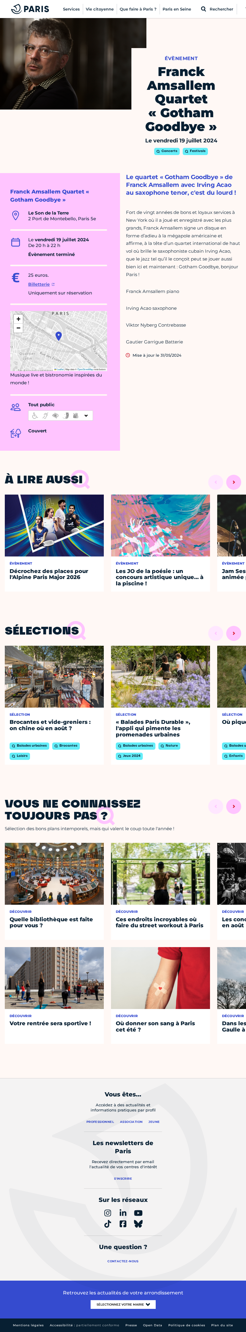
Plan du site (222, 1325)
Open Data (152, 1325)
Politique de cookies (186, 1325)
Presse (131, 1325)
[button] (59, 336)
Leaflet (60, 369)
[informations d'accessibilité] (60, 415)
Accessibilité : (84, 1325)
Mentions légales (28, 1325)
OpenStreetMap (85, 369)
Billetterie (39, 284)
